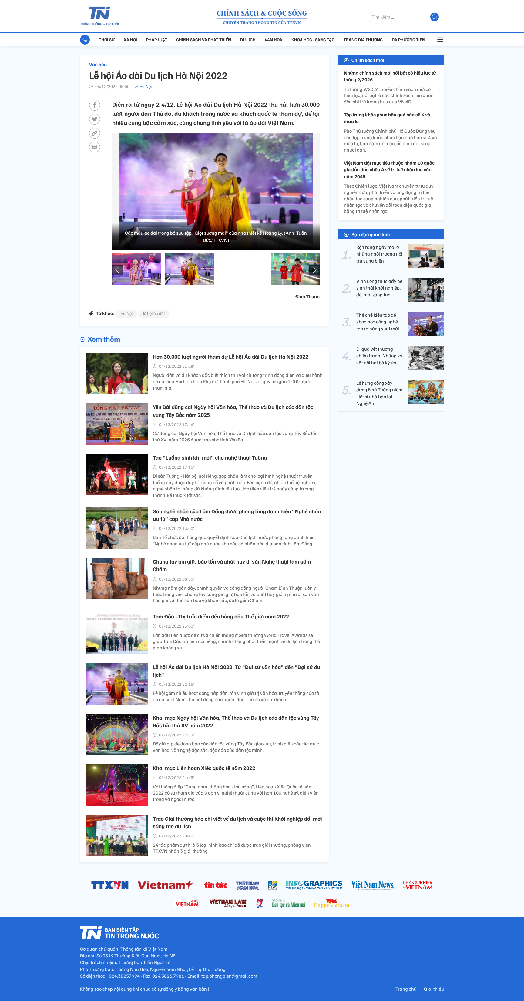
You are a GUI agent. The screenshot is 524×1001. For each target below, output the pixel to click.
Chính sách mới (367, 60)
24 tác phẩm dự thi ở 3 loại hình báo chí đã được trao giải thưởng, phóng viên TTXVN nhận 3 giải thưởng (232, 848)
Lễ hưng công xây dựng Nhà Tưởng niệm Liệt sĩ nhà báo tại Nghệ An (379, 393)
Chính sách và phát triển (203, 39)
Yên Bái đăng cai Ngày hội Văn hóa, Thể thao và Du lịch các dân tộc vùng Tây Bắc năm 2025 (233, 410)
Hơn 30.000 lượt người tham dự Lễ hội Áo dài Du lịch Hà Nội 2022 (230, 356)
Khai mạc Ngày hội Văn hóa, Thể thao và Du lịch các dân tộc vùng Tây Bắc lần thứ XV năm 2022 (236, 721)
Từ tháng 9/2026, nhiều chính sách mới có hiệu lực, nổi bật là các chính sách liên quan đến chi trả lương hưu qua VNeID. (389, 95)
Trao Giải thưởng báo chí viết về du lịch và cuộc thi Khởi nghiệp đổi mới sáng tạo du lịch (237, 822)
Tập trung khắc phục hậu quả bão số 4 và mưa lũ (387, 118)
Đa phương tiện (408, 39)
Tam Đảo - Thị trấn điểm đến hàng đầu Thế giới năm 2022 (221, 616)
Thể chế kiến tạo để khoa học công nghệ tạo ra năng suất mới (377, 322)
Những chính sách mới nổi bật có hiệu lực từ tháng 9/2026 (390, 76)
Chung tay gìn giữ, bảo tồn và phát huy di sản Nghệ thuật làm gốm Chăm (232, 565)
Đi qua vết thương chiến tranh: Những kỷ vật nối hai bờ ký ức (379, 356)
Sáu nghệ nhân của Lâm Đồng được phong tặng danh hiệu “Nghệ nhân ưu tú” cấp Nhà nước (237, 515)
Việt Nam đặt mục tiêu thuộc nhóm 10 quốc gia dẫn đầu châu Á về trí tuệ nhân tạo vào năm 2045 (389, 169)
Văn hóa (273, 39)
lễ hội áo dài (154, 313)
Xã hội (130, 39)
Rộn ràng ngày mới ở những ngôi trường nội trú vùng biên (379, 254)
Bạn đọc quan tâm (370, 234)
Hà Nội (145, 86)
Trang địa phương (363, 39)
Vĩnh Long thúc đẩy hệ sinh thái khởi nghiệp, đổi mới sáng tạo (379, 288)
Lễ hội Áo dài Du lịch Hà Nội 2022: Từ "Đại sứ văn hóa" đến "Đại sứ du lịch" (236, 671)
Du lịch (248, 39)
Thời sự (107, 39)
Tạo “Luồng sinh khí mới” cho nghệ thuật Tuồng (210, 457)
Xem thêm (104, 338)
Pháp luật (156, 39)
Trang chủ (406, 988)
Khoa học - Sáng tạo (312, 39)
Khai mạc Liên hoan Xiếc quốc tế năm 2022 (204, 768)
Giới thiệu (434, 988)
